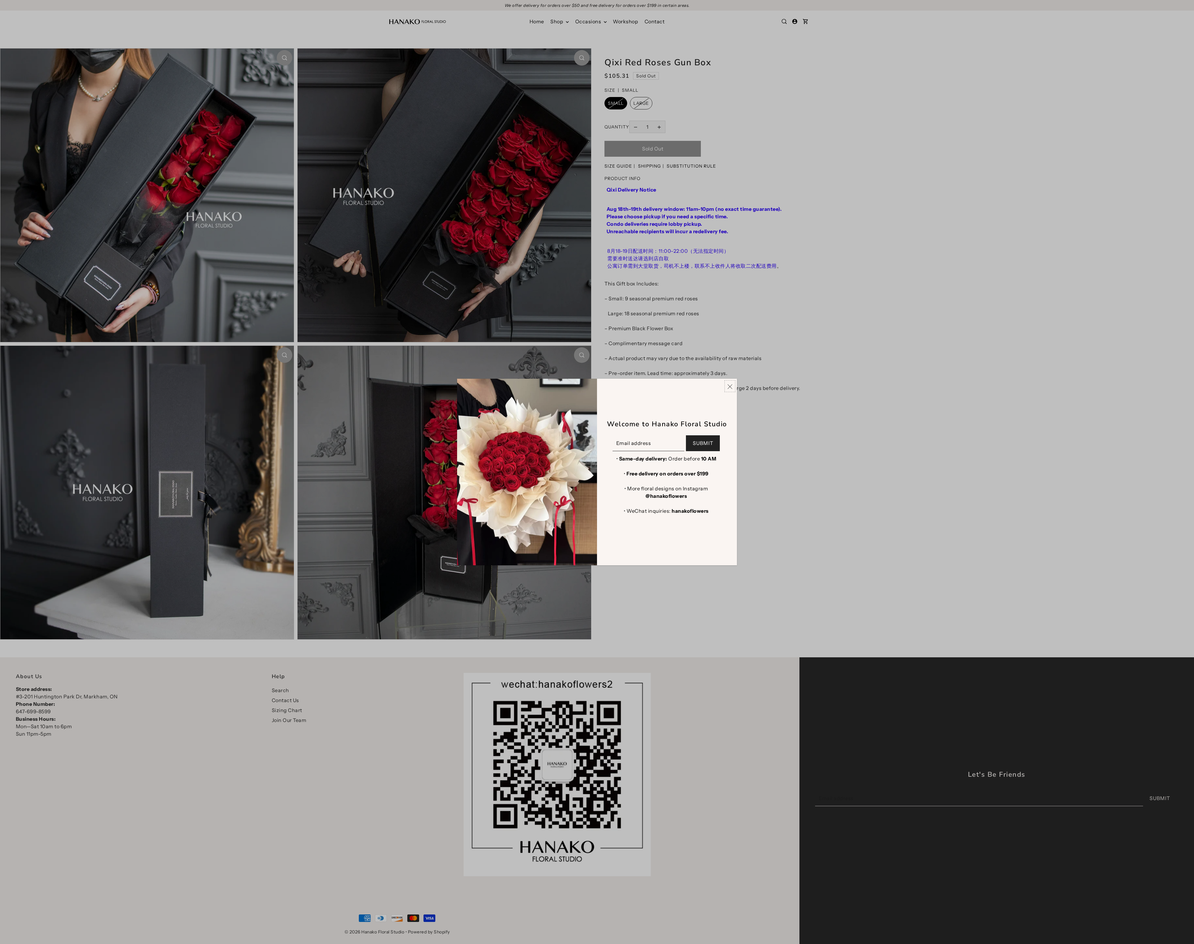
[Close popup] (729, 386)
